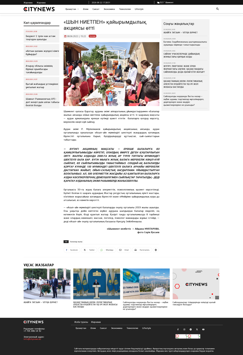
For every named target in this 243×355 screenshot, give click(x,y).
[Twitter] (196, 329)
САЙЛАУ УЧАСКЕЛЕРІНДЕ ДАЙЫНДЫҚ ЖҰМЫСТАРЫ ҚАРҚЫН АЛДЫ (182, 55)
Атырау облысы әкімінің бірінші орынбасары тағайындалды (39, 69)
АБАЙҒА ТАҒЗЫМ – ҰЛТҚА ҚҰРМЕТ (181, 32)
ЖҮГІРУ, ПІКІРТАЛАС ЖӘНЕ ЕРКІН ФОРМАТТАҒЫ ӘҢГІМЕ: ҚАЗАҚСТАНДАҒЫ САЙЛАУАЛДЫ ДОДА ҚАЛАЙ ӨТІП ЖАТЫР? (184, 69)
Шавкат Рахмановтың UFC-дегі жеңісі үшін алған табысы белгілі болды (42, 102)
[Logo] (39, 9)
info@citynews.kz (32, 339)
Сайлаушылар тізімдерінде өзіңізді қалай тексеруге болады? (194, 303)
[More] (156, 250)
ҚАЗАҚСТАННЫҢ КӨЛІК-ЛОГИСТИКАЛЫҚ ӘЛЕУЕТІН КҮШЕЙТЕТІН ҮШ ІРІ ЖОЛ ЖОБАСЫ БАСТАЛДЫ (183, 84)
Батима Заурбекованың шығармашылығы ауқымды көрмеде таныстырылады (185, 43)
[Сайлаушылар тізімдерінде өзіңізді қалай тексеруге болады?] (196, 283)
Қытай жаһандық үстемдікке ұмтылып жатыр (42, 85)
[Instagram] (184, 329)
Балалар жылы (76, 242)
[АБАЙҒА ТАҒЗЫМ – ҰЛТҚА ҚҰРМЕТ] (47, 283)
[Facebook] (178, 329)
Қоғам (92, 36)
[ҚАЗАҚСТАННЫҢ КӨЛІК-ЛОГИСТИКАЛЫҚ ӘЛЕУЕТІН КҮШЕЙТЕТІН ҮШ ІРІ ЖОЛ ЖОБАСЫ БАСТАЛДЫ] (96, 283)
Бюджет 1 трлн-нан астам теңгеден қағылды (40, 38)
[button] (217, 9)
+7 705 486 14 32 (32, 331)
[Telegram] (190, 329)
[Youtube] (203, 329)
